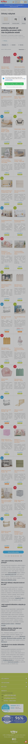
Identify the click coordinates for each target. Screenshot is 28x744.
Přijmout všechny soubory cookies (14, 84)
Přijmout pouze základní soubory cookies (14, 87)
